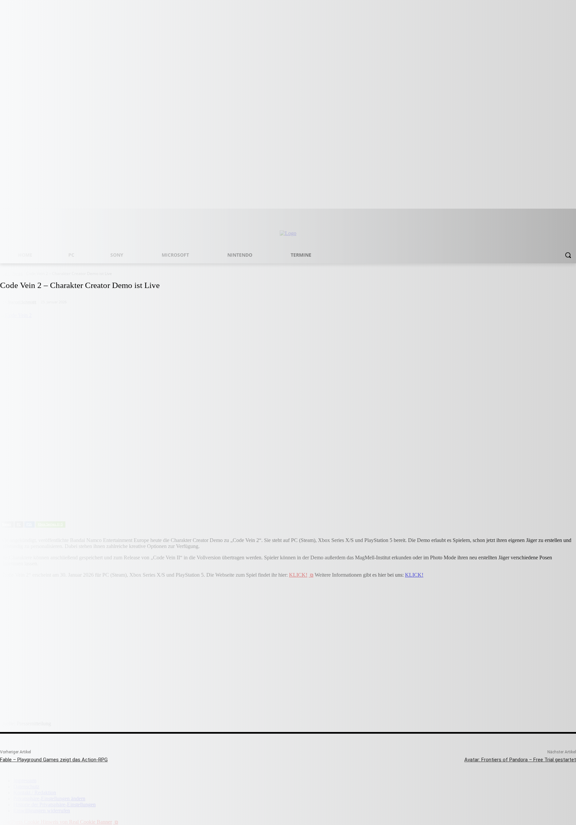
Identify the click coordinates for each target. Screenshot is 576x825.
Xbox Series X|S (50, 524)
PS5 (29, 524)
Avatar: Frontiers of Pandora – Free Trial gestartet (520, 760)
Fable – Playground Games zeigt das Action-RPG (54, 760)
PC (19, 524)
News (6, 524)
